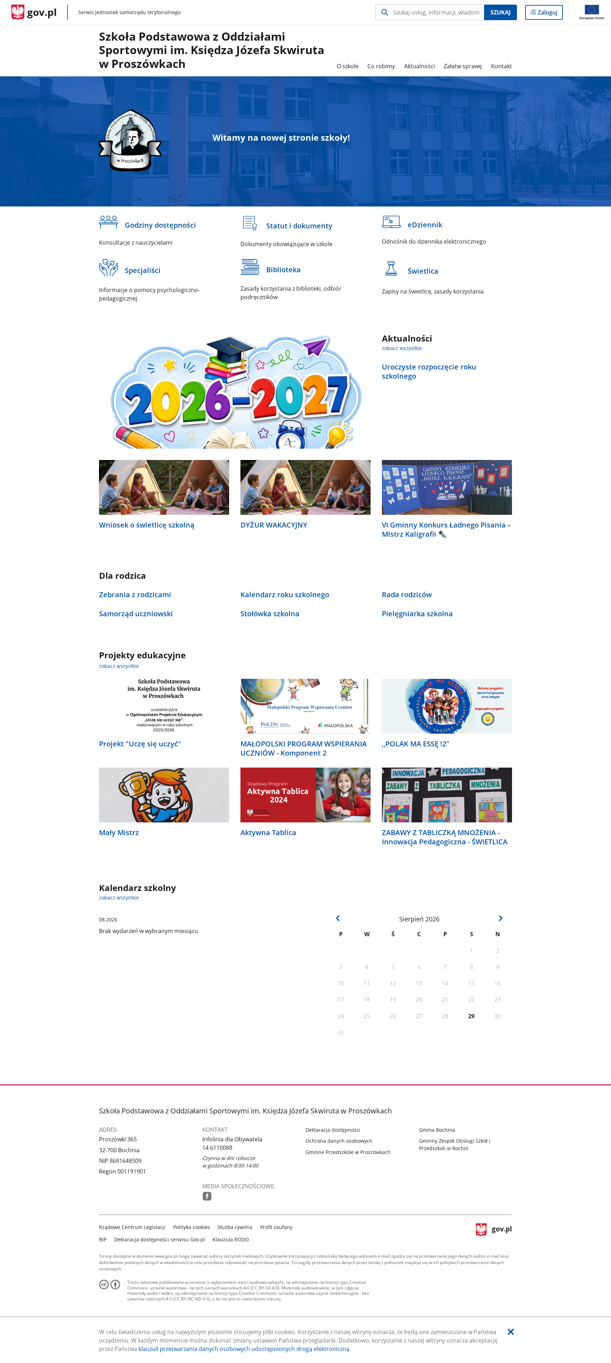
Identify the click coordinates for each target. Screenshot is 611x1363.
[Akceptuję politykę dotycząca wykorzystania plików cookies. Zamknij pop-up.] (511, 1332)
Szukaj (500, 12)
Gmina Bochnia (437, 1129)
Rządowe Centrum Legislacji (132, 1227)
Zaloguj (550, 14)
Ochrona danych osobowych (339, 1140)
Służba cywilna (234, 1227)
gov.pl (501, 1232)
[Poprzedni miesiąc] (338, 918)
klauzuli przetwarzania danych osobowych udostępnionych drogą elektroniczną (244, 1349)
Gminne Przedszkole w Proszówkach (348, 1152)
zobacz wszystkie (402, 348)
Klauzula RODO (231, 1239)
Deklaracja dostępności (333, 1129)
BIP (102, 1239)
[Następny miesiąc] (500, 918)
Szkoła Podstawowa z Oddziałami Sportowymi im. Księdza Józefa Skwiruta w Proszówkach (211, 50)
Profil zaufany (276, 1227)
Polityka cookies (191, 1227)
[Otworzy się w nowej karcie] (207, 1196)
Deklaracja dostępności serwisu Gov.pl (159, 1239)
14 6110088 (217, 1148)
